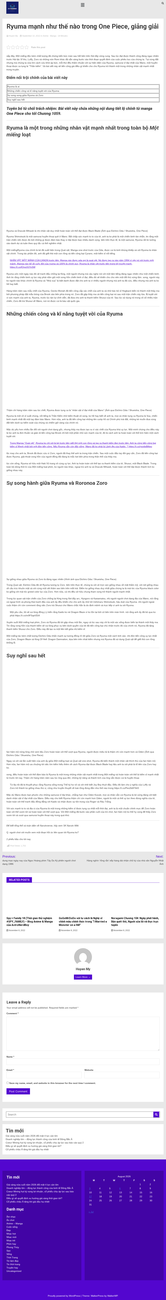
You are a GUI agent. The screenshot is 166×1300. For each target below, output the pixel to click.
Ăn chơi (10, 1220)
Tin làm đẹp (12, 1261)
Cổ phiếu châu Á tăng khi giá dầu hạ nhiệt (27, 1149)
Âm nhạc (11, 1216)
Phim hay (11, 1244)
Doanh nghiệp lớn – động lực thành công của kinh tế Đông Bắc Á (39, 1139)
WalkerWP (112, 1296)
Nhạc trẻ (10, 1240)
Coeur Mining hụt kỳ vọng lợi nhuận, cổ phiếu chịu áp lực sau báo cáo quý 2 (45, 1142)
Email (10, 1070)
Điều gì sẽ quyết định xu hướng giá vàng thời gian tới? (33, 1146)
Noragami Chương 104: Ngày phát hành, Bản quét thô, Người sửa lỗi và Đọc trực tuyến (135, 922)
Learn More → (83, 977)
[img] (82, 5)
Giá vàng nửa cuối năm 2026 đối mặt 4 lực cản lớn (32, 1136)
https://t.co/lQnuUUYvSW (22, 267)
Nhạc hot (11, 1233)
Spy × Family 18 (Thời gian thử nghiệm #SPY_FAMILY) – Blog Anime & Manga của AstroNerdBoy (29, 922)
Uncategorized (13, 1271)
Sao (8, 1250)
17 (90, 1196)
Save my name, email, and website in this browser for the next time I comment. (52, 1083)
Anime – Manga (14, 1223)
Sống (9, 1254)
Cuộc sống (12, 1227)
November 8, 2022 (16, 930)
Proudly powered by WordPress (64, 1296)
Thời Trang (12, 1257)
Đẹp (8, 1230)
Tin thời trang (13, 1264)
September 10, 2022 (31, 36)
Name (10, 1056)
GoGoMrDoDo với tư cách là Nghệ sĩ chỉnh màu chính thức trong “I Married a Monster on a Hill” (83, 922)
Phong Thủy (12, 1247)
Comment (12, 1013)
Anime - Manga (49, 36)
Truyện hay (12, 1267)
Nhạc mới (11, 1237)
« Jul (91, 1212)
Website (88, 1070)
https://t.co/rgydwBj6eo (140, 446)
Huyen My (13, 36)
